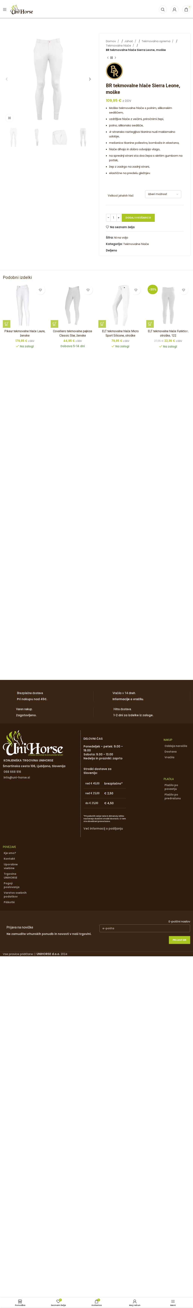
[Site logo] (21, 9)
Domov (111, 41)
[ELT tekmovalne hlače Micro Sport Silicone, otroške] (120, 305)
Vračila (169, 757)
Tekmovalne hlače (119, 45)
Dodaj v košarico (138, 217)
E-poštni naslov (179, 921)
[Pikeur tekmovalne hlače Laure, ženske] (25, 305)
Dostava (171, 752)
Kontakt (9, 859)
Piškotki (9, 902)
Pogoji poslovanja (11, 885)
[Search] (163, 9)
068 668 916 (12, 772)
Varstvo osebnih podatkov (15, 894)
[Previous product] (108, 58)
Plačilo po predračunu (173, 796)
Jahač (129, 41)
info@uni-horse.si (17, 777)
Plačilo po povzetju (171, 787)
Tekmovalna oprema (156, 41)
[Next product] (115, 58)
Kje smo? (10, 853)
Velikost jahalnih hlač (121, 195)
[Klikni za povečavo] (9, 118)
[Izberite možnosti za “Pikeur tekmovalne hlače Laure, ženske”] (6, 324)
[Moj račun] (174, 9)
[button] (6, 79)
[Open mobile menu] (4, 9)
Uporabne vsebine (11, 866)
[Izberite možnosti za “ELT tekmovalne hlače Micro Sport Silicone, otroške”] (102, 324)
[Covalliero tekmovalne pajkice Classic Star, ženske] (73, 305)
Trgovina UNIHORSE (10, 876)
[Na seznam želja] (40, 290)
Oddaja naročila (176, 746)
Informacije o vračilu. (128, 699)
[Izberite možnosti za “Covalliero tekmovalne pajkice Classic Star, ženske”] (54, 324)
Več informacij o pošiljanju (103, 829)
